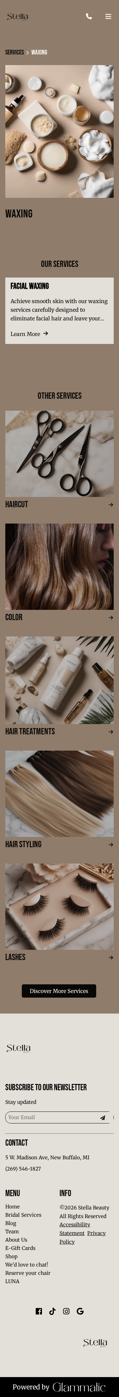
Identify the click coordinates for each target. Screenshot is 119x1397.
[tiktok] (52, 1311)
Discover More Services (59, 991)
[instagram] (66, 1311)
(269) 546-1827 (23, 1169)
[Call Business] (95, 16)
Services (14, 52)
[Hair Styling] (59, 794)
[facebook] (38, 1311)
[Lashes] (59, 906)
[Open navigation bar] (108, 17)
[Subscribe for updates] (102, 1117)
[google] (80, 1311)
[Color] (59, 567)
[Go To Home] (17, 16)
